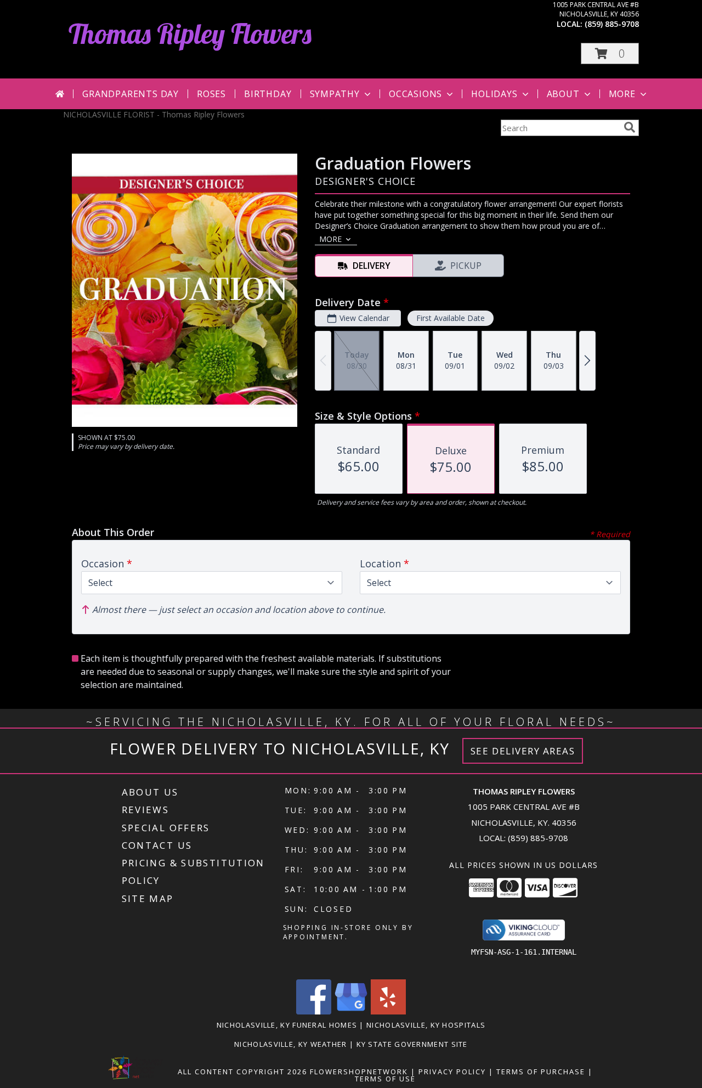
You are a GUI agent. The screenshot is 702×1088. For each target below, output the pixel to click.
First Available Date (450, 318)
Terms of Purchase (540, 1071)
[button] (610, 53)
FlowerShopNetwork (359, 1071)
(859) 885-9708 (612, 24)
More (622, 94)
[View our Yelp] (388, 1011)
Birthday (267, 94)
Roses (211, 94)
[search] (629, 127)
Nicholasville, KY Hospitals (425, 1025)
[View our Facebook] (313, 1011)
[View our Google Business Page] (351, 1011)
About (563, 94)
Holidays (494, 94)
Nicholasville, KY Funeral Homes (287, 1025)
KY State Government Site (412, 1044)
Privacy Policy (452, 1071)
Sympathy (335, 94)
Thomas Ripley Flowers (190, 33)
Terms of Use (385, 1079)
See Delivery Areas (523, 751)
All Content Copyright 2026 (242, 1071)
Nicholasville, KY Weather (290, 1044)
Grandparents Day (130, 94)
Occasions (415, 94)
